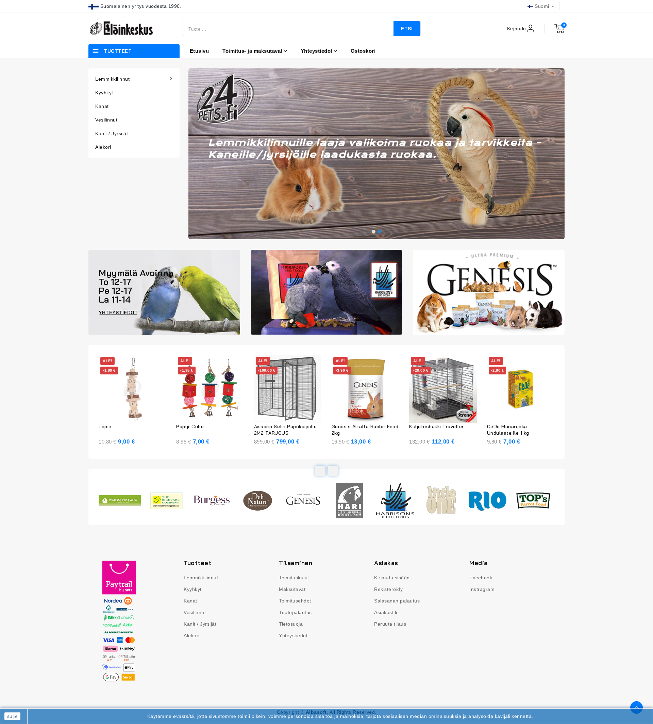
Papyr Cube (190, 426)
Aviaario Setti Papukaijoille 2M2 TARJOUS (285, 429)
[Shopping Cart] (559, 28)
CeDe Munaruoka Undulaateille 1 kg (508, 429)
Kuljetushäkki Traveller (436, 426)
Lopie (105, 426)
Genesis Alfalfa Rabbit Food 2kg (365, 429)
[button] (373, 232)
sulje (12, 716)
